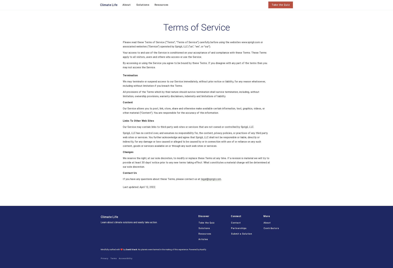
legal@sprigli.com (211, 179)
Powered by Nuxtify (197, 249)
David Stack (131, 249)
